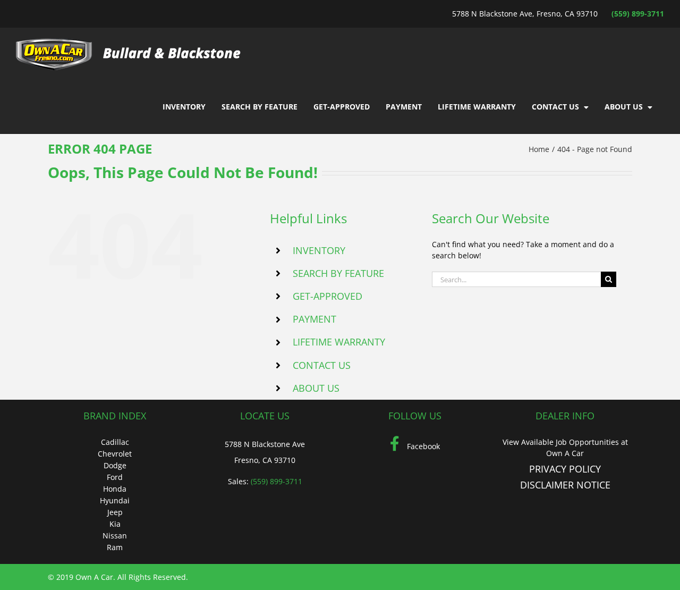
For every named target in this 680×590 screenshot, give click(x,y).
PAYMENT (314, 319)
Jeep (115, 512)
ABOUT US (316, 388)
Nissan (115, 535)
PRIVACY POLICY (565, 468)
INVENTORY (319, 250)
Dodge (115, 465)
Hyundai (115, 500)
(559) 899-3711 (637, 14)
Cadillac (115, 442)
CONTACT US (322, 365)
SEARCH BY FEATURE (338, 273)
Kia (115, 524)
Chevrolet (115, 454)
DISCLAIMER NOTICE (565, 484)
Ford (115, 477)
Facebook (422, 446)
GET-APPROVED (327, 296)
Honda (114, 489)
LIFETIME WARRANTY (339, 341)
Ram (115, 547)
